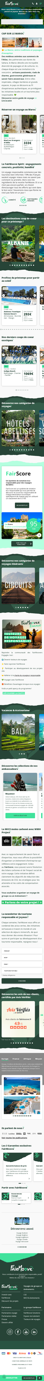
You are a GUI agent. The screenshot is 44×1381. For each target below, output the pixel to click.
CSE (25, 1295)
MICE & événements (32, 1298)
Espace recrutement (32, 1316)
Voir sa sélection (20, 815)
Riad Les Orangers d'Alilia (12, 141)
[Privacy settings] (4, 1376)
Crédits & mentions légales (22, 1357)
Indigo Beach (9, 371)
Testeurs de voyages (32, 1319)
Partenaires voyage (9, 1313)
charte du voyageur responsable (27, 675)
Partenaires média (9, 1316)
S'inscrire (22, 981)
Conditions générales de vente (22, 1361)
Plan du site (22, 1368)
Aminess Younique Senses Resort (12, 312)
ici (35, 98)
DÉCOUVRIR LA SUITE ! (14, 693)
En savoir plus (22, 505)
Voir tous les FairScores (21, 543)
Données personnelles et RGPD (22, 1364)
